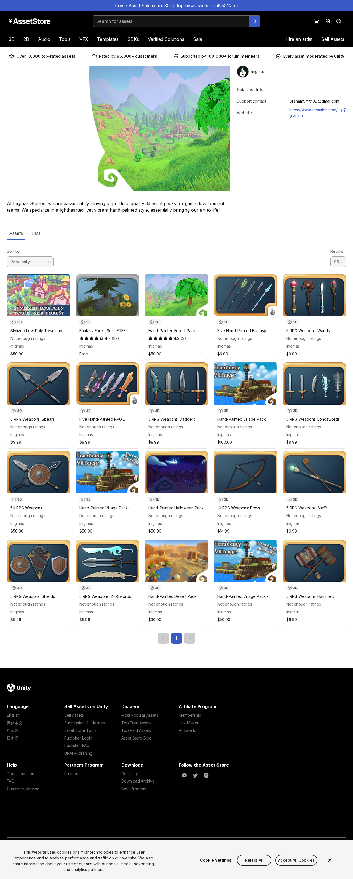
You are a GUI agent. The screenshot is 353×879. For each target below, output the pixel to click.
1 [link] (176, 638)
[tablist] (176, 233)
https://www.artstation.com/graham (313, 112)
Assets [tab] (16, 233)
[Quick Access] (327, 21)
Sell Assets (332, 39)
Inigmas (17, 346)
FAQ (10, 781)
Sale (197, 39)
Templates (108, 39)
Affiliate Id (187, 730)
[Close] (330, 860)
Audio (44, 39)
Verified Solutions (166, 39)
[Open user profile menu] (338, 21)
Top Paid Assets (136, 730)
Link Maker (189, 723)
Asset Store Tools (80, 730)
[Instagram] (206, 775)
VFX (83, 39)
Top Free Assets (136, 723)
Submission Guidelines (84, 723)
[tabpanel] (176, 442)
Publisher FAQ (77, 745)
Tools (65, 39)
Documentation (20, 773)
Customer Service (23, 788)
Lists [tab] (36, 233)
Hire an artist (298, 39)
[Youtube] (184, 775)
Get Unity (129, 773)
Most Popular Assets (139, 715)
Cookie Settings (215, 860)
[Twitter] (195, 775)
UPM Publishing (78, 753)
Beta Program (133, 788)
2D (26, 39)
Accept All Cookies (296, 860)
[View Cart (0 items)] (316, 21)
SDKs (133, 39)
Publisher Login (78, 738)
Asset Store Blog (136, 738)
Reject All (254, 860)
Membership (190, 715)
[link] (163, 638)
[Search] (254, 21)
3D (12, 39)
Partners (71, 773)
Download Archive (138, 781)
